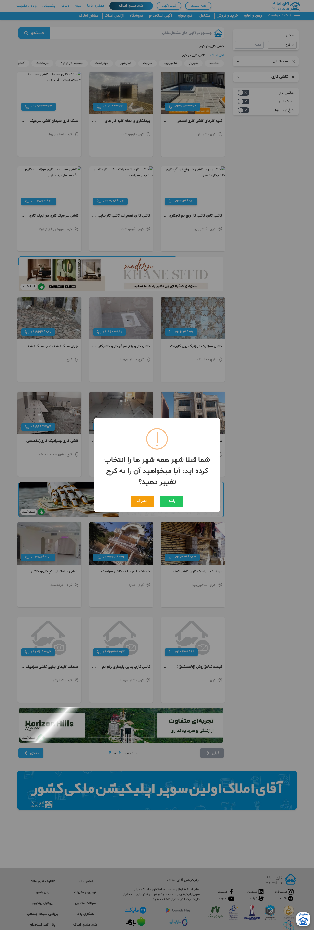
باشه (171, 501)
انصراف (142, 501)
